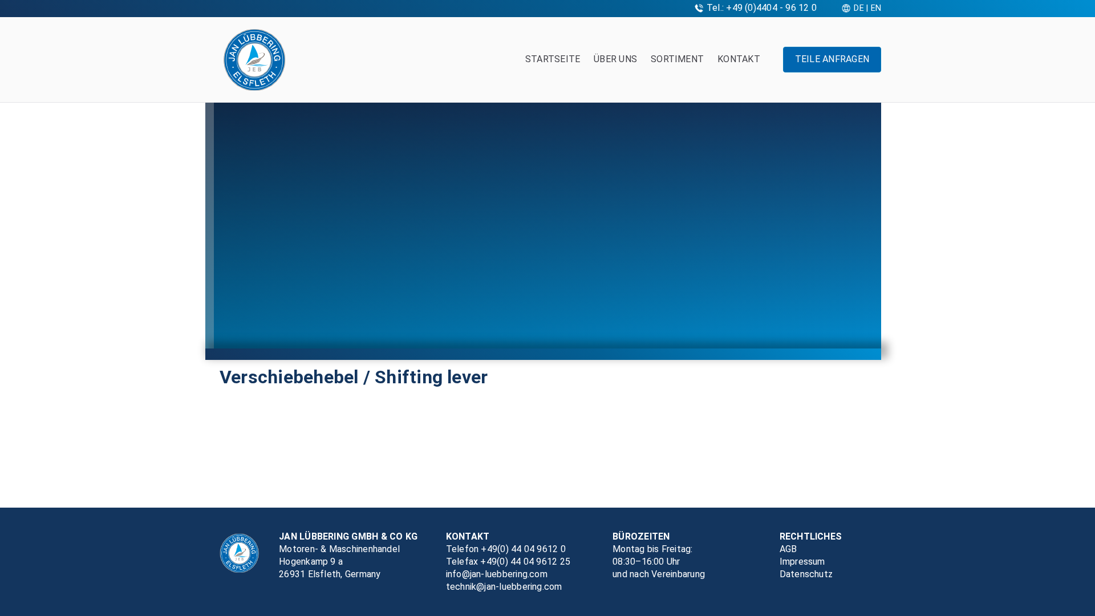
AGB (788, 549)
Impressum (802, 561)
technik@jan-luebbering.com (504, 586)
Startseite (552, 59)
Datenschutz (806, 574)
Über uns (615, 59)
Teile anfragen (832, 59)
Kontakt (738, 59)
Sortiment (677, 59)
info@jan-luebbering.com (497, 574)
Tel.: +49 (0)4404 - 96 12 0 (762, 7)
